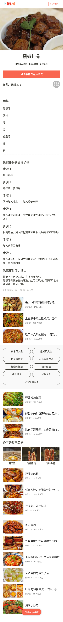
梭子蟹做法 (17, 359)
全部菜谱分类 (31, 381)
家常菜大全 (17, 351)
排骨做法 (17, 374)
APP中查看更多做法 (31, 74)
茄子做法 (46, 366)
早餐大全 (46, 374)
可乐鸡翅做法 (46, 359)
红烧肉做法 (17, 366)
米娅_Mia (16, 84)
